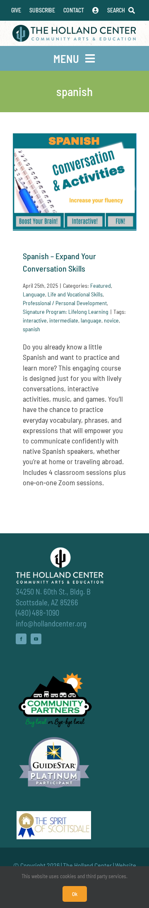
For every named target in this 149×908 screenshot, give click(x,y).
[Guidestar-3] (54, 736)
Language (34, 294)
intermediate (63, 320)
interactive (35, 320)
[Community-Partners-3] (54, 674)
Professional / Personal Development (65, 302)
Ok (74, 894)
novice (111, 320)
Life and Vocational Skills (75, 294)
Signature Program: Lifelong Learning (65, 311)
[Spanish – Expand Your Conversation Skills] (74, 182)
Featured (100, 285)
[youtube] (36, 638)
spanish (31, 328)
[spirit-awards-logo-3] (54, 814)
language (91, 320)
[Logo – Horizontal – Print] (74, 28)
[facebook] (21, 638)
